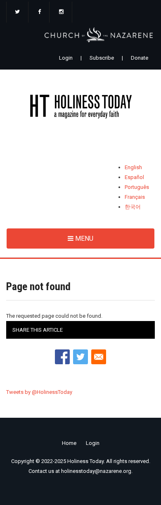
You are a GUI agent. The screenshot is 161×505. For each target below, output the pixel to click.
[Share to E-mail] (98, 356)
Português (137, 187)
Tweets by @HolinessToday (39, 392)
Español (134, 177)
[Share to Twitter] (80, 356)
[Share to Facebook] (62, 356)
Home (69, 443)
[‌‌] (17, 12)
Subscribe (102, 58)
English (133, 167)
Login (66, 58)
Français (135, 197)
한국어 (133, 207)
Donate (139, 58)
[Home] (80, 108)
